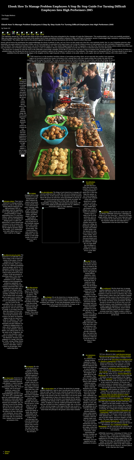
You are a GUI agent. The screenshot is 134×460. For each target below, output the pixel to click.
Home (7, 453)
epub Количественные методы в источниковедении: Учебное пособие (115, 355)
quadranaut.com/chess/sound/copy (119, 368)
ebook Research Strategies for (110, 421)
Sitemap (7, 451)
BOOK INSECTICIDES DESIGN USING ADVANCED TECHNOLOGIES (114, 395)
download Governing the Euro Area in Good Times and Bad (114, 399)
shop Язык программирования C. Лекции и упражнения (115, 360)
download (109, 379)
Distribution (103, 389)
